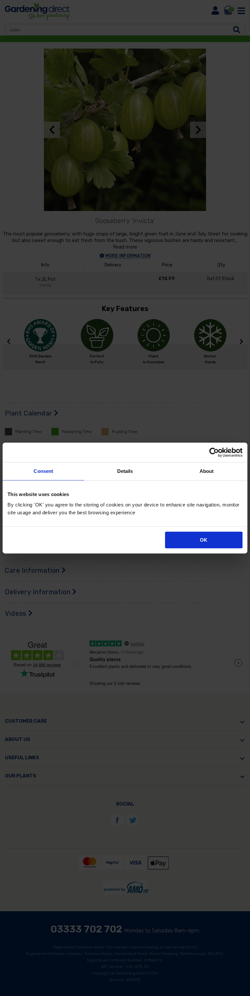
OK (203, 540)
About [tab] (207, 471)
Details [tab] (125, 471)
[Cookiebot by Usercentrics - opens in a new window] (214, 452)
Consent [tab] (43, 471)
